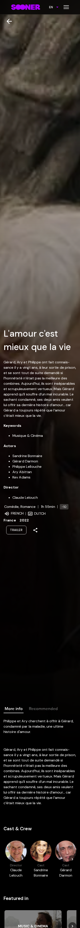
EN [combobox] (51, 7)
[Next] (72, 859)
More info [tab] (14, 708)
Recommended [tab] (43, 708)
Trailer (16, 530)
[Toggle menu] (66, 7)
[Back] (7, 21)
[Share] (35, 530)
